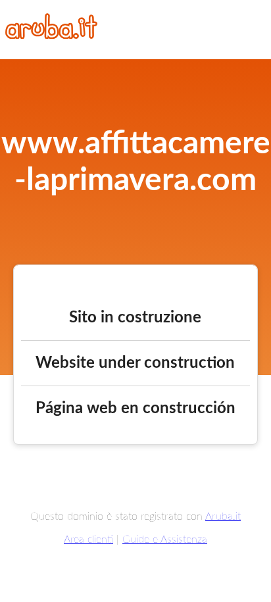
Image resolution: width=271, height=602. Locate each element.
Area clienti (88, 539)
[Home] (51, 35)
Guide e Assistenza (164, 539)
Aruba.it (223, 516)
